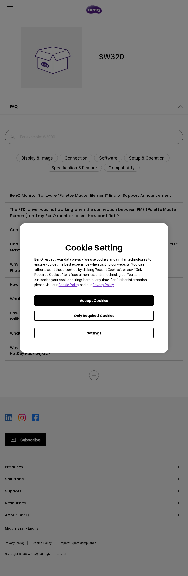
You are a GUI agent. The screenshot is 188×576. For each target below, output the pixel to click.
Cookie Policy (69, 285)
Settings (94, 333)
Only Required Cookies (94, 315)
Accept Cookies (94, 300)
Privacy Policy (103, 285)
